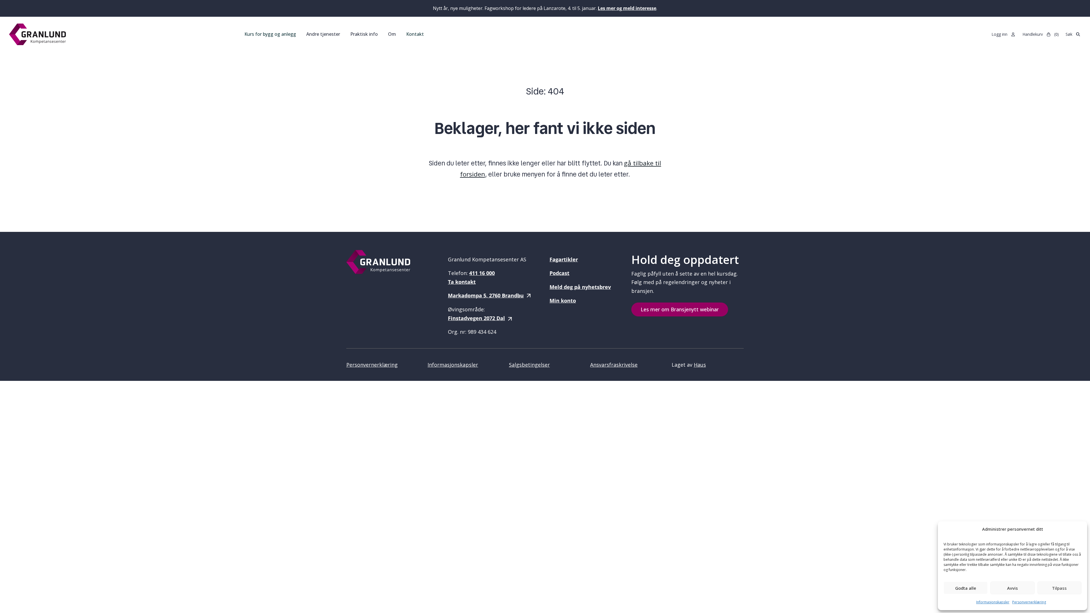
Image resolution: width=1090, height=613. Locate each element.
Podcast (559, 273)
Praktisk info (364, 34)
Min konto (563, 300)
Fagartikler (564, 259)
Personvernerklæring (1029, 602)
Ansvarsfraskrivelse (614, 364)
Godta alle (965, 588)
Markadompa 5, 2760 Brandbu (486, 295)
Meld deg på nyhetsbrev (580, 287)
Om (392, 34)
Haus (700, 364)
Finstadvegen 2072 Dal (476, 318)
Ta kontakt (462, 281)
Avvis (1012, 588)
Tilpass (1059, 588)
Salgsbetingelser (529, 364)
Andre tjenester (323, 34)
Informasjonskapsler (992, 602)
